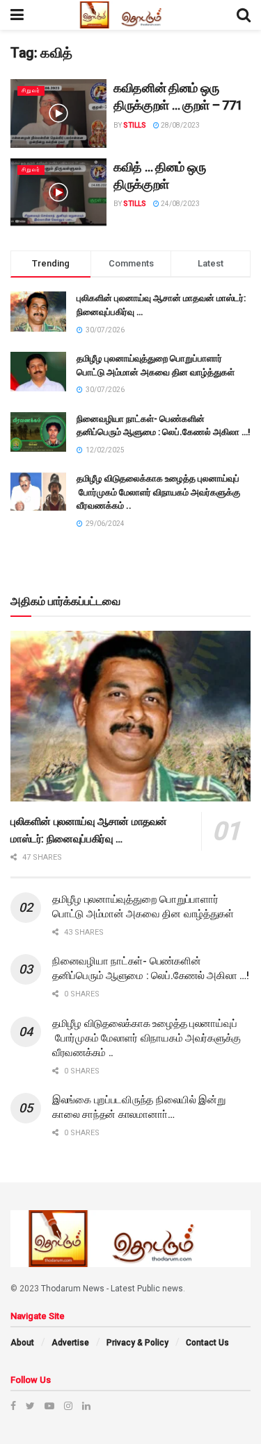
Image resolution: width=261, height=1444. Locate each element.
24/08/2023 (179, 203)
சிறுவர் (31, 90)
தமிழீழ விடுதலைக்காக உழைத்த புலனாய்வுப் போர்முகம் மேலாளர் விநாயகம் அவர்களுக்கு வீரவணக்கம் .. (158, 492)
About (22, 1343)
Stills (134, 125)
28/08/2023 (179, 125)
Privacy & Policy (137, 1343)
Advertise (70, 1343)
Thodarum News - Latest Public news (112, 1288)
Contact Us (207, 1343)
